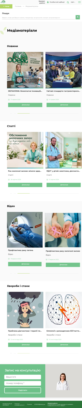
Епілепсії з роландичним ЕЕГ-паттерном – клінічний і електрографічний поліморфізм (64, 331)
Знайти (78, 17)
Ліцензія (29, 404)
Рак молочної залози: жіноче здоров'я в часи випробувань (25, 171)
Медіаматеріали (32, 6)
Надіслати (22, 390)
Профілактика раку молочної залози (63, 251)
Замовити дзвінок (53, 403)
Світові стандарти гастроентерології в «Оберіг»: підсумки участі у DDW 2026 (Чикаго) (64, 91)
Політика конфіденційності (19, 404)
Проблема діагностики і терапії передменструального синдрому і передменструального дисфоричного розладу (25, 331)
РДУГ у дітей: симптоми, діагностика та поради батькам (64, 171)
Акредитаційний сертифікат (7, 404)
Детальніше (26, 105)
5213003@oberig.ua (39, 404)
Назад (7, 6)
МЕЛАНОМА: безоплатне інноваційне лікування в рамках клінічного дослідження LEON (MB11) (25, 91)
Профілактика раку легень (20, 250)
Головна (18, 6)
